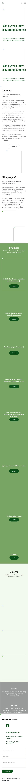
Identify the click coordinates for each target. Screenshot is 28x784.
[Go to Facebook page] (7, 725)
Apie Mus (14, 146)
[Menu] (25, 3)
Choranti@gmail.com (13, 732)
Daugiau (14, 286)
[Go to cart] (22, 3)
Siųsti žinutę (7, 771)
